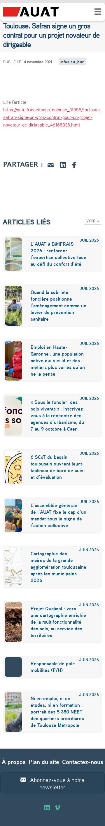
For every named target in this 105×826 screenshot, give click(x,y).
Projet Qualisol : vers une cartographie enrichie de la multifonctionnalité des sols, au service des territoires (58, 621)
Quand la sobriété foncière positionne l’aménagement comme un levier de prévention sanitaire (58, 305)
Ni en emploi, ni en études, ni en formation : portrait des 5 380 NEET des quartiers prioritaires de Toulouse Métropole (57, 711)
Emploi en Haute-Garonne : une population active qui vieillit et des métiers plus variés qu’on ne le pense (58, 360)
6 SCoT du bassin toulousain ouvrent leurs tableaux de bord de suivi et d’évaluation (58, 467)
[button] (92, 220)
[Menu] (98, 11)
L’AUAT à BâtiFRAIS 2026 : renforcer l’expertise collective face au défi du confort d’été (58, 254)
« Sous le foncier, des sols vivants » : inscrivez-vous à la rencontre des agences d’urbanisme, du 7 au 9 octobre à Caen (58, 415)
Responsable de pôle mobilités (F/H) (53, 666)
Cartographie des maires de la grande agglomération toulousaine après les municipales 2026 (58, 566)
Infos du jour (72, 61)
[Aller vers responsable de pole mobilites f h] (10, 667)
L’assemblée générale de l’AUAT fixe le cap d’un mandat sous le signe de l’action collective (58, 515)
